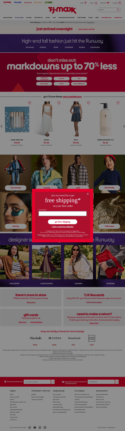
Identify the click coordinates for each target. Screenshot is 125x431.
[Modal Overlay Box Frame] (62, 215)
